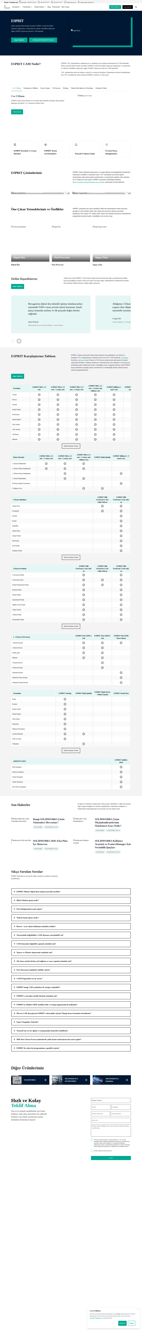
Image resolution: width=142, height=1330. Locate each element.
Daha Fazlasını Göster (71, 446)
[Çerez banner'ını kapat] (138, 1309)
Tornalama (124, 357)
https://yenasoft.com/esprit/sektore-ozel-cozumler (89, 182)
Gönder (111, 1158)
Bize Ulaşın (65, 7)
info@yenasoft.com (71, 2)
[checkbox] (92, 1140)
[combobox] (111, 1100)
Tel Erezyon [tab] (56, 88)
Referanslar (56, 7)
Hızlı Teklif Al (115, 7)
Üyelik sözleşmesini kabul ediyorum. (103, 1150)
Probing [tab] (65, 88)
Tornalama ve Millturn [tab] (30, 88)
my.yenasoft (127, 7)
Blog (49, 7)
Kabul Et (122, 1323)
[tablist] (71, 88)
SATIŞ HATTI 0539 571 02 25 (43, 40)
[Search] (136, 7)
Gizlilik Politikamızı (96, 1318)
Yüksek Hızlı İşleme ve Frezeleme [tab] (82, 88)
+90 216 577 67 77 (45, 2)
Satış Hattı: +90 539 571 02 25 (28, 2)
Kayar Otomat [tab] (45, 88)
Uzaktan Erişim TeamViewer (87, 2)
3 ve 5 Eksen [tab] (16, 88)
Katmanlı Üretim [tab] (101, 88)
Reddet (131, 1323)
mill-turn (81, 360)
